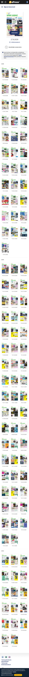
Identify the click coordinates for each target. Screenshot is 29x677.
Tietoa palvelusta (6, 660)
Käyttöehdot (5, 661)
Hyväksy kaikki (18, 674)
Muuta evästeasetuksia (8, 674)
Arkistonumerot (14, 42)
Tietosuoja (4, 663)
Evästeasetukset (6, 664)
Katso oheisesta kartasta (13, 56)
